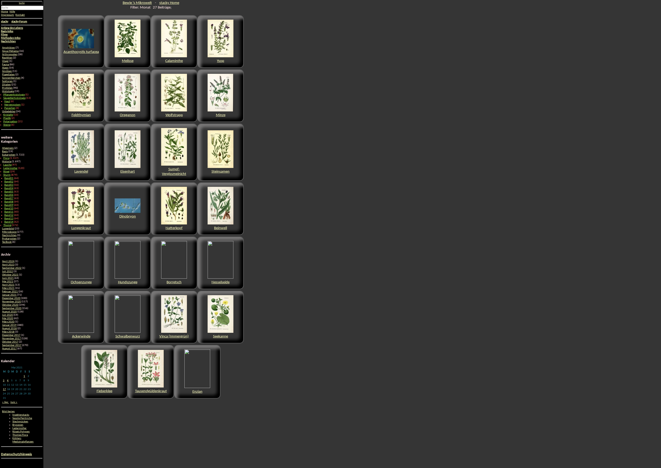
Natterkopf (174, 228)
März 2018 (8, 331)
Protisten (7, 88)
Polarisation (10, 121)
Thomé (7, 225)
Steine (7, 125)
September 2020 (11, 308)
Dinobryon (127, 217)
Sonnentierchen (11, 78)
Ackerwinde (81, 336)
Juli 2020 (7, 315)
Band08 (8, 201)
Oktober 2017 (10, 342)
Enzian (197, 392)
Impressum (7, 15)
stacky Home (169, 3)
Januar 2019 (9, 325)
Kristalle (8, 115)
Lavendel (81, 172)
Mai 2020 (7, 318)
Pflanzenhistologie (14, 94)
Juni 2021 (8, 278)
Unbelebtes (8, 111)
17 (4, 389)
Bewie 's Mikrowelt (137, 3)
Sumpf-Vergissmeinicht (174, 171)
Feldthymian (81, 115)
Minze (220, 115)
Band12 (8, 215)
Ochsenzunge (81, 282)
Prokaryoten (9, 238)
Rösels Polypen (21, 431)
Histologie (8, 91)
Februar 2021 (10, 291)
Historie (6, 161)
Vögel (5, 61)
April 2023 (8, 264)
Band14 (8, 222)
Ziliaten (6, 84)
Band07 (8, 198)
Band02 (8, 181)
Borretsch (174, 282)
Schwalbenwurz (127, 336)
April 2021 (8, 285)
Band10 (8, 208)
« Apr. (5, 402)
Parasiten (9, 108)
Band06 (8, 195)
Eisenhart (127, 172)
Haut (7, 101)
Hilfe (12, 11)
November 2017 (11, 338)
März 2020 (8, 321)
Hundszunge (127, 282)
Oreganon (127, 115)
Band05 (8, 191)
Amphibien (8, 47)
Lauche (7, 165)
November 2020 (11, 301)
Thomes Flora (20, 435)
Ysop (220, 61)
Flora (6, 158)
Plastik (7, 118)
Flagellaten (8, 74)
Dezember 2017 (11, 335)
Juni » (13, 402)
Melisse (127, 61)
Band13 (8, 218)
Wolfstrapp (174, 115)
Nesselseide (220, 282)
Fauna (5, 64)
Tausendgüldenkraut (151, 391)
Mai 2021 (7, 281)
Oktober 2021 (10, 274)
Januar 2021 (9, 295)
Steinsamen (220, 172)
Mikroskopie (9, 232)
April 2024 (8, 261)
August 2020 (9, 311)
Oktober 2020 (10, 305)
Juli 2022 (7, 271)
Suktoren (7, 81)
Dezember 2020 (11, 298)
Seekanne (220, 336)
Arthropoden (9, 54)
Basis (5, 151)
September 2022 (11, 268)
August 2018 (9, 328)
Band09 (8, 205)
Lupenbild (8, 228)
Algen (5, 68)
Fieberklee (104, 391)
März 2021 (8, 288)
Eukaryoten (8, 155)
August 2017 (9, 348)
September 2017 (11, 345)
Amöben (7, 71)
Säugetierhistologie (14, 98)
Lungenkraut (81, 228)
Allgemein (8, 148)
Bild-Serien (8, 411)
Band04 (8, 188)
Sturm (7, 175)
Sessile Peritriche (22, 418)
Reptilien (7, 58)
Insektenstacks (20, 415)
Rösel (6, 171)
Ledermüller (10, 168)
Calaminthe (174, 61)
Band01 (8, 178)
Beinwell (220, 228)
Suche (22, 3)
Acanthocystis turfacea (81, 52)
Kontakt (20, 15)
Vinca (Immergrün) (174, 336)
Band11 (8, 212)
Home (4, 11)
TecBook (7, 242)
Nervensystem (12, 104)
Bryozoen (17, 425)
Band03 (8, 185)
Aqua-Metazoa (10, 51)
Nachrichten (9, 235)
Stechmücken (20, 421)
